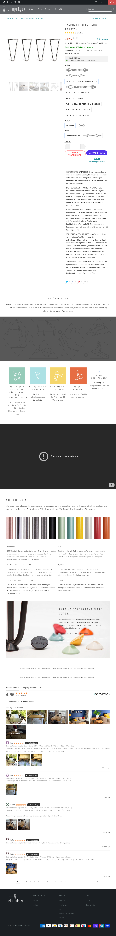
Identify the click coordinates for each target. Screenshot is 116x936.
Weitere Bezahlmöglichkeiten (97, 160)
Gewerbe (49, 9)
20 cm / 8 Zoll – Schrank (75, 76)
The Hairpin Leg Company (21, 925)
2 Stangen (70, 125)
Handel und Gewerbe (66, 913)
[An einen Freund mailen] (85, 281)
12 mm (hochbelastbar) (92, 135)
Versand (35, 901)
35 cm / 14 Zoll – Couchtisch (77, 93)
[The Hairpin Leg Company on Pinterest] (11, 2)
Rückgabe (36, 905)
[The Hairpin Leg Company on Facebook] (7, 2)
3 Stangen (81, 125)
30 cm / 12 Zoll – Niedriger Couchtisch (81, 87)
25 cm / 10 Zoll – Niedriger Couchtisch (81, 81)
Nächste (105, 18)
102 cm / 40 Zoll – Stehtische (77, 115)
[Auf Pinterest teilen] (79, 281)
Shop (31, 9)
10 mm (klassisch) (73, 135)
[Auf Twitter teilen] (67, 281)
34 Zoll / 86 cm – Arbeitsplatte (78, 110)
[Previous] (9, 50)
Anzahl (68, 142)
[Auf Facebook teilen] (73, 281)
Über (40, 9)
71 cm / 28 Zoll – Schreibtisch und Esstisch (83, 104)
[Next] (59, 50)
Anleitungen (63, 905)
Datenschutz (90, 905)
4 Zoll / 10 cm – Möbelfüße (77, 70)
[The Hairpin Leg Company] (13, 9)
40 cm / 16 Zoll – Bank (74, 98)
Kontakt (58, 9)
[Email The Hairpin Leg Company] (19, 2)
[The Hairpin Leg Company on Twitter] (4, 2)
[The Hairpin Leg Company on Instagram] (15, 2)
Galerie (61, 918)
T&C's (88, 901)
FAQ (60, 909)
